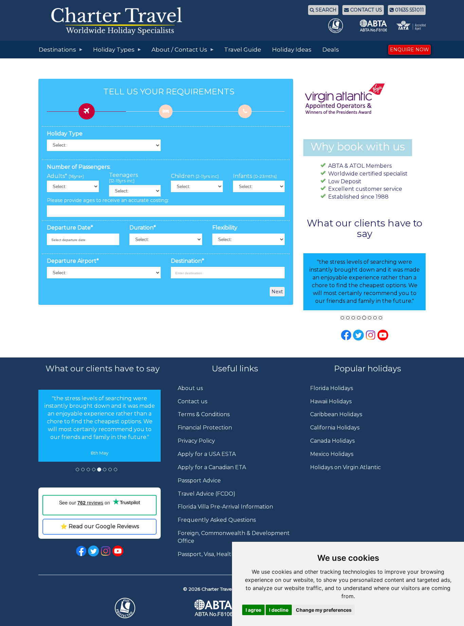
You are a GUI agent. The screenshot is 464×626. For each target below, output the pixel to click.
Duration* (142, 227)
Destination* (187, 261)
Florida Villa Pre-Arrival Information (225, 506)
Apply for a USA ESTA (207, 454)
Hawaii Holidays (331, 401)
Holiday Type (65, 133)
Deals (330, 49)
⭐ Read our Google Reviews (99, 526)
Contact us (192, 401)
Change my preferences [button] (324, 610)
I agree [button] (253, 610)
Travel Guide (242, 49)
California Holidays (334, 427)
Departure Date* (70, 227)
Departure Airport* (73, 261)
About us (190, 388)
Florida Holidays (331, 388)
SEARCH (325, 10)
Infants (255, 176)
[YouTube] (382, 335)
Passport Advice (199, 480)
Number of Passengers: (78, 167)
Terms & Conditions (204, 414)
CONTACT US (365, 10)
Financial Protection (205, 427)
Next (277, 292)
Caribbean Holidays (336, 414)
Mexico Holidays (331, 454)
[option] (99, 426)
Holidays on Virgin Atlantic (345, 467)
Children (195, 176)
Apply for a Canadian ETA (212, 467)
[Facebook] (346, 335)
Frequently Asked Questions (217, 520)
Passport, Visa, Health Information (223, 554)
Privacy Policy (196, 441)
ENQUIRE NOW (409, 50)
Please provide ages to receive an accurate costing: (108, 200)
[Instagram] (370, 335)
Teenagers (123, 177)
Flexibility (224, 227)
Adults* (65, 176)
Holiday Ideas (291, 49)
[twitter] (93, 550)
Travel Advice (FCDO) (206, 494)
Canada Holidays (332, 441)
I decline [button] (278, 610)
